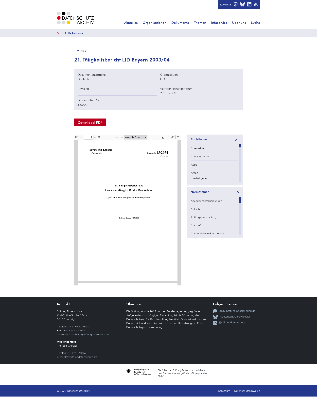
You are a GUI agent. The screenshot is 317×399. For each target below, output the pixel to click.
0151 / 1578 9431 (78, 353)
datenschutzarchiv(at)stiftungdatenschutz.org (84, 334)
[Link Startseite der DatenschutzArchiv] (75, 20)
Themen (200, 23)
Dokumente (180, 23)
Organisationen (154, 23)
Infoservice (219, 23)
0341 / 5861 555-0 (78, 326)
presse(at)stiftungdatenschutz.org (77, 357)
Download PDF (90, 122)
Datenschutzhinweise (247, 390)
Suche (255, 23)
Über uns (239, 23)
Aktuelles (131, 23)
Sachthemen (200, 139)
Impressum (223, 390)
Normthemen (200, 191)
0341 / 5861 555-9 (74, 330)
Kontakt (225, 4)
